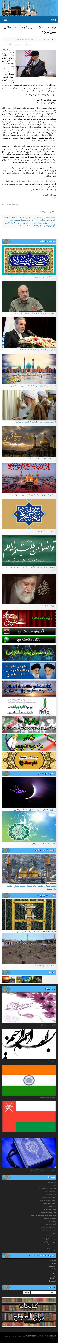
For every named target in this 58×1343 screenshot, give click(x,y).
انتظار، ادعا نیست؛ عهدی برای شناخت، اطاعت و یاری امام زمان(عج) (33, 386)
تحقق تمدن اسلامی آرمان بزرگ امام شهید (42, 606)
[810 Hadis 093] (12, 979)
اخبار (42, 211)
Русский (52, 1281)
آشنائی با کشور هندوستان (47, 1097)
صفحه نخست (52, 1182)
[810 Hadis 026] (25, 979)
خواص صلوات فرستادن (48, 1025)
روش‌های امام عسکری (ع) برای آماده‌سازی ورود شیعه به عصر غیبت (33, 277)
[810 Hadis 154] (5, 979)
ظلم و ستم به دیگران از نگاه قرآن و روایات (42, 1170)
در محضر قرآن (51, 1248)
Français (53, 1261)
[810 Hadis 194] (19, 979)
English (53, 1278)
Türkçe (53, 1263)
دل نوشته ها (52, 1245)
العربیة (53, 1273)
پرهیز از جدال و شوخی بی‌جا (46, 531)
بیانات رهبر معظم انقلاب (49, 1230)
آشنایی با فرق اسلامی (49, 1203)
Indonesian (52, 1266)
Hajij (53, 19)
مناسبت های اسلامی (46, 773)
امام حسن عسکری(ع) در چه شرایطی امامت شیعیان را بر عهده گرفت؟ (32, 495)
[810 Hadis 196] (32, 979)
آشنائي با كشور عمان (49, 1134)
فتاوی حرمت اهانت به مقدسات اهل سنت (43, 1215)
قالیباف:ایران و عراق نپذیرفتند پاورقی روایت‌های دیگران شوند (35, 313)
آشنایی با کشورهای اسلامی (48, 1200)
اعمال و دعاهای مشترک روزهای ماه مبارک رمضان (35, 809)
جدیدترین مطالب (47, 241)
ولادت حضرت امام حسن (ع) (44, 844)
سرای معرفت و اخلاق (50, 1242)
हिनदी (54, 1269)
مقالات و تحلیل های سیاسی (48, 1188)
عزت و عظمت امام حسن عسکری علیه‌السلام (41, 458)
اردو (54, 1276)
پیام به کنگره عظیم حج (49, 1236)
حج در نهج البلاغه (51, 1194)
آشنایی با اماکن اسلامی (45, 850)
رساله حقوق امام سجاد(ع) (48, 1227)
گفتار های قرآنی (51, 1224)
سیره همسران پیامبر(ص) (48, 1212)
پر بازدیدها (50, 989)
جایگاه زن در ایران (50, 1221)
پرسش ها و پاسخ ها (50, 1209)
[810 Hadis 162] (39, 979)
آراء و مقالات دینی (50, 1191)
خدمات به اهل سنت (50, 1218)
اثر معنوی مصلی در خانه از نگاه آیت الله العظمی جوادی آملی (36, 422)
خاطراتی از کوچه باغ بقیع (45, 966)
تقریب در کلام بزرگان (49, 1239)
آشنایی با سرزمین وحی (45, 895)
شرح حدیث (52, 1233)
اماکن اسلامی (52, 1206)
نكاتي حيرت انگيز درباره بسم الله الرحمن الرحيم (40, 1061)
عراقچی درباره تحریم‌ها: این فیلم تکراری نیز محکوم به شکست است (33, 350)
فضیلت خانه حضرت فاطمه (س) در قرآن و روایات (35, 931)
